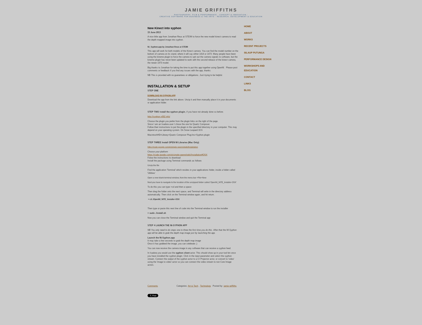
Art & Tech (193, 286)
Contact (249, 77)
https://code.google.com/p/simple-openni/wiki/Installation (173, 147)
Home (247, 26)
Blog (247, 90)
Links (247, 83)
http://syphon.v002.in (158, 116)
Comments (153, 286)
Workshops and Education (254, 68)
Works (248, 39)
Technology (205, 286)
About (248, 33)
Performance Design (257, 59)
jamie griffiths (211, 10)
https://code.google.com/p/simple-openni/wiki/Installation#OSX (177, 155)
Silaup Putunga (254, 52)
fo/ (169, 116)
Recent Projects (255, 46)
